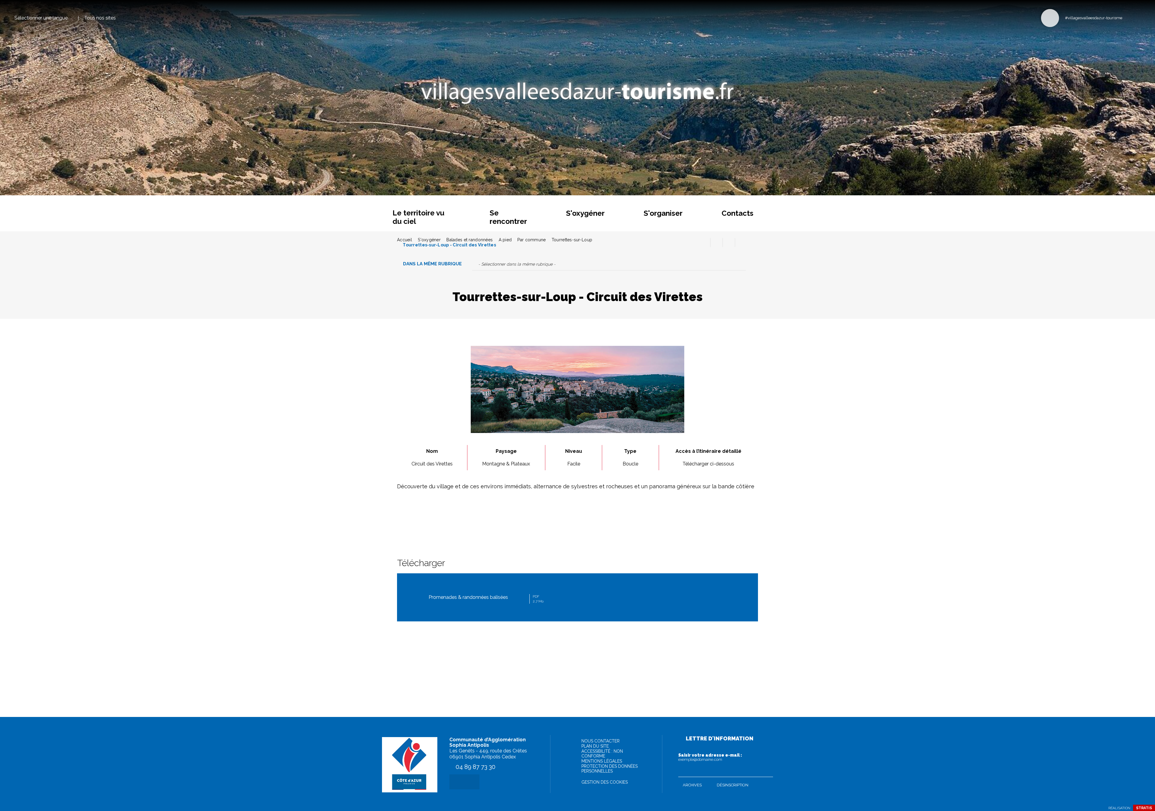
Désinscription (732, 785)
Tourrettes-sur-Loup (572, 239)
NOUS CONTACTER (600, 741)
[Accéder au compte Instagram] (1139, 18)
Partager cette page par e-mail (729, 242)
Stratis (1144, 808)
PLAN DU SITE (595, 746)
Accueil (404, 239)
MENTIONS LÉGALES (601, 761)
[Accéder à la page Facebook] (1129, 18)
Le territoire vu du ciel (418, 217)
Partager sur (741, 242)
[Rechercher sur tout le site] (1050, 18)
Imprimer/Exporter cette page (704, 242)
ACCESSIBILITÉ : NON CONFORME (602, 753)
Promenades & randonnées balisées (486, 598)
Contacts (737, 213)
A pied (505, 239)
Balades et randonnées (469, 239)
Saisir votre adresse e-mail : (710, 757)
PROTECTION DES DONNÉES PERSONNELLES (609, 768)
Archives (692, 785)
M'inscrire (767, 771)
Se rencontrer (508, 217)
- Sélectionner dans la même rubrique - (517, 264)
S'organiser (663, 213)
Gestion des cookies (604, 782)
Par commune (531, 239)
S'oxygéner (585, 213)
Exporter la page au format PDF (716, 242)
